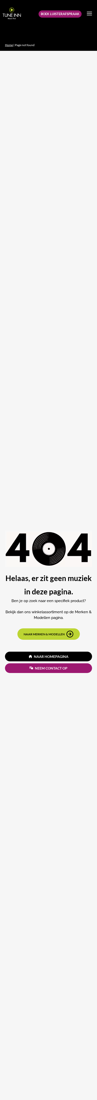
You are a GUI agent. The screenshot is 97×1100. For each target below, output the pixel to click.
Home (9, 45)
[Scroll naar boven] (84, 1086)
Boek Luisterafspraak (60, 14)
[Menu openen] (89, 13)
